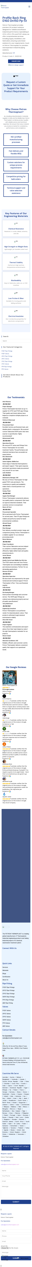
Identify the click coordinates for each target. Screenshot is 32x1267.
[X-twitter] (25, 953)
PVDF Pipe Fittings (7, 351)
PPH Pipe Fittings (7, 366)
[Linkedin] (15, 953)
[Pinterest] (4, 958)
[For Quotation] (3, 1033)
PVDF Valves (5, 354)
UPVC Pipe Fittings (7, 356)
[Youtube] (10, 953)
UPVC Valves (5, 359)
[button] (16, 651)
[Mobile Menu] (29, 6)
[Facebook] (4, 953)
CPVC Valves (5, 364)
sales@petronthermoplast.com (10, 1164)
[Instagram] (20, 953)
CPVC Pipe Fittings (7, 361)
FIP (14, 53)
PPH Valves (5, 369)
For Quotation (7, 1036)
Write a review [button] (6, 691)
